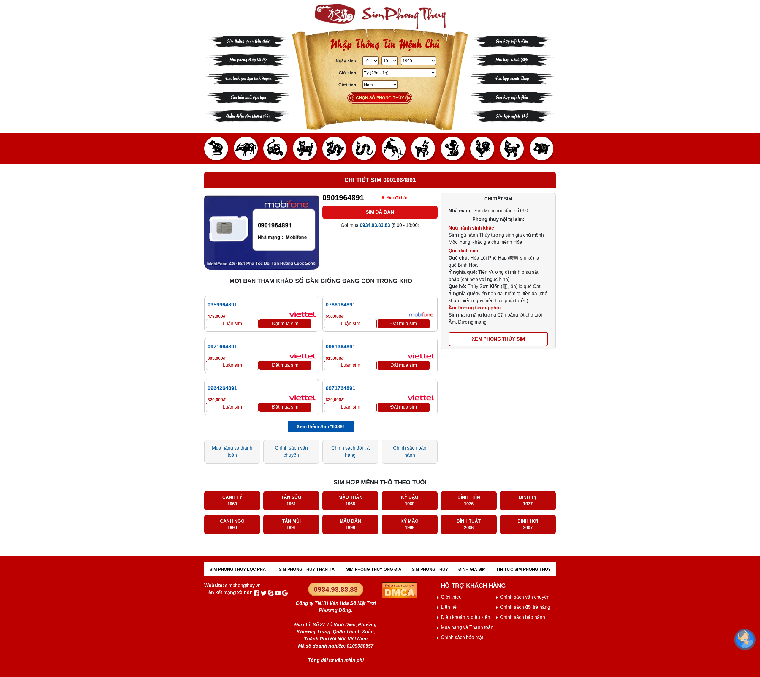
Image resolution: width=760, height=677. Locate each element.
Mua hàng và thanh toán (232, 451)
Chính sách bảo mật (462, 637)
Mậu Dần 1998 (350, 524)
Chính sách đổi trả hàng (350, 451)
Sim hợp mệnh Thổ (512, 115)
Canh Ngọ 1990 (232, 524)
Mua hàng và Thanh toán (467, 627)
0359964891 (222, 305)
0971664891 (222, 346)
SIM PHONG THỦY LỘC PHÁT (239, 569)
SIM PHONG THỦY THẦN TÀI (307, 569)
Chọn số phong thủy (380, 97)
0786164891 (340, 305)
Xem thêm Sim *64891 (321, 426)
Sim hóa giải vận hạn (248, 96)
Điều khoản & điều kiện (465, 617)
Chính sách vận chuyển (291, 451)
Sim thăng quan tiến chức (248, 40)
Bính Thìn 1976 (468, 501)
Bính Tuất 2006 (469, 524)
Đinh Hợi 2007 (527, 524)
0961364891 (340, 346)
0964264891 (222, 388)
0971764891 (340, 388)
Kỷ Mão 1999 (409, 524)
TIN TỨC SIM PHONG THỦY (523, 569)
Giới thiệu (451, 597)
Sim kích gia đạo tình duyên (248, 78)
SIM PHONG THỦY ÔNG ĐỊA (373, 569)
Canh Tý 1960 (232, 501)
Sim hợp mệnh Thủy (512, 78)
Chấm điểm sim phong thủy (248, 115)
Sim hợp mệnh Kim (512, 40)
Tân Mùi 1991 (291, 524)
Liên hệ (449, 607)
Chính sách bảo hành (409, 451)
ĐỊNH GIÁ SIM (472, 569)
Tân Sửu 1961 (291, 501)
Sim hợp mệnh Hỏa (512, 96)
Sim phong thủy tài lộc (248, 59)
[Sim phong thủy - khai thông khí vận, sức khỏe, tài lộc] (380, 16)
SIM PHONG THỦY (430, 569)
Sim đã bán (380, 212)
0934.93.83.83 (336, 589)
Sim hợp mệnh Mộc (511, 59)
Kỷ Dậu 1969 (409, 501)
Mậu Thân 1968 (350, 501)
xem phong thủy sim (498, 338)
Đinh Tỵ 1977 (528, 501)
